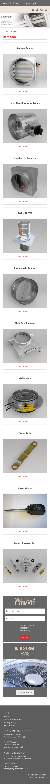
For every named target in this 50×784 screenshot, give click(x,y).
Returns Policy (10, 725)
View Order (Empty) (11, 3)
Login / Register (31, 3)
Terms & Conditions (13, 719)
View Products (25, 692)
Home (5, 31)
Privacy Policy (10, 722)
